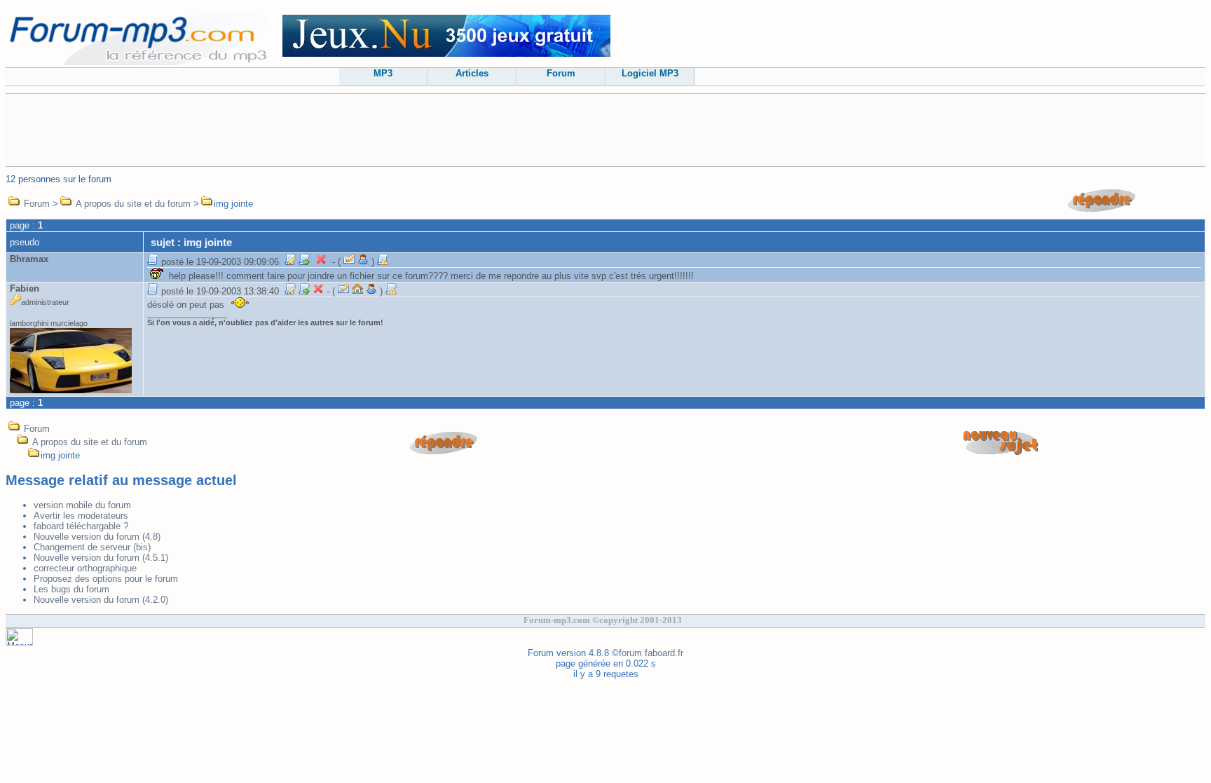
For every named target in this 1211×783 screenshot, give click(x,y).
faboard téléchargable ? (81, 526)
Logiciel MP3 (650, 73)
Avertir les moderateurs (81, 515)
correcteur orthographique (85, 568)
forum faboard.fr (651, 653)
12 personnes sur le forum (58, 179)
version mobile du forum (82, 505)
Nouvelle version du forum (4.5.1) (101, 557)
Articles (472, 73)
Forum (561, 73)
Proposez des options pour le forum (106, 578)
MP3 (383, 73)
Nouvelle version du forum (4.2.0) (101, 599)
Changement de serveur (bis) (92, 547)
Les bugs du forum (71, 589)
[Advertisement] (605, 129)
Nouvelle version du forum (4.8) (97, 536)
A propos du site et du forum (133, 203)
